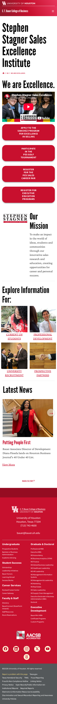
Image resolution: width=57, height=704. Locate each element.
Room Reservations (9, 615)
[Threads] (27, 657)
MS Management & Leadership (42, 580)
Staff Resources (7, 612)
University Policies (9, 699)
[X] (37, 649)
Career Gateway (8, 593)
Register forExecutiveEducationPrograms (29, 195)
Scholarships (7, 567)
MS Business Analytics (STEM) (41, 558)
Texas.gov (33, 674)
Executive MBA (36, 552)
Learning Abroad (8, 577)
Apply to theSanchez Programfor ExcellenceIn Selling (28, 132)
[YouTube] (48, 649)
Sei (8, 73)
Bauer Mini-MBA (37, 615)
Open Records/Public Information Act (30, 684)
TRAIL (26, 677)
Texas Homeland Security (12, 677)
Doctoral (34, 602)
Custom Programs (37, 622)
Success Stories (7, 580)
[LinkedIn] (16, 649)
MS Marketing (36, 583)
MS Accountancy (37, 555)
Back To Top (27, 481)
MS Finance (35, 562)
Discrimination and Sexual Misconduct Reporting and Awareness (27, 695)
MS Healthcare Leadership (40, 568)
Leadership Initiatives (10, 571)
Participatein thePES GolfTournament (28, 153)
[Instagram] (27, 649)
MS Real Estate (36, 587)
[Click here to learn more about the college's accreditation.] (29, 634)
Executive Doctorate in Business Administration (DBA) (42, 597)
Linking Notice (35, 681)
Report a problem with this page (14, 674)
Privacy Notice (7, 684)
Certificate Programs (38, 618)
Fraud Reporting (37, 677)
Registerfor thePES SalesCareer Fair (28, 174)
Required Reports (27, 688)
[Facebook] (5, 649)
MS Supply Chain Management (42, 593)
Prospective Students (10, 549)
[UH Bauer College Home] (15, 11)
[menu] (53, 11)
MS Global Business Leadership (42, 565)
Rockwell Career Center (10, 590)
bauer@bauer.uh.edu (28, 533)
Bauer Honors (7, 574)
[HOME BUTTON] (3, 73)
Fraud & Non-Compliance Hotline (15, 681)
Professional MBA (37, 549)
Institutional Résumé (10, 688)
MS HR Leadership (37, 571)
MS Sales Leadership (38, 590)
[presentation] (51, 412)
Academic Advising (9, 558)
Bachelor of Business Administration (10, 553)
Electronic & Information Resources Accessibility (21, 692)
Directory (5, 603)
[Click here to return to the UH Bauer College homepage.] (28, 509)
